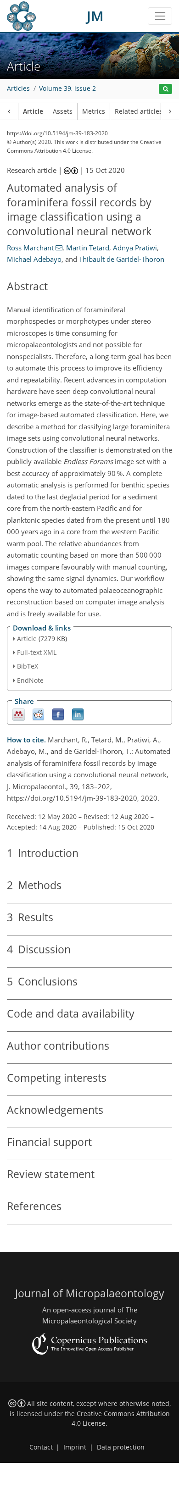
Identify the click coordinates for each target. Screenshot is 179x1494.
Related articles (138, 111)
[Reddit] (38, 713)
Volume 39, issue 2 (67, 88)
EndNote (30, 680)
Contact (41, 1447)
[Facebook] (58, 713)
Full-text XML (36, 652)
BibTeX (27, 666)
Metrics (93, 111)
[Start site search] (165, 89)
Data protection (121, 1447)
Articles (18, 88)
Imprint (74, 1447)
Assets (63, 111)
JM (95, 15)
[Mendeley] (18, 713)
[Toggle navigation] (160, 16)
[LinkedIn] (78, 713)
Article (33, 111)
